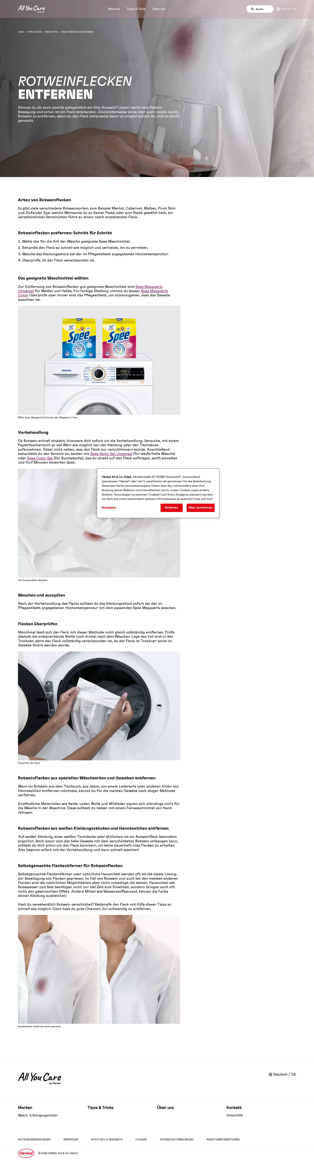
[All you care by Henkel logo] (31, 9)
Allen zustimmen (200, 507)
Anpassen (109, 507)
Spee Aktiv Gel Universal (111, 454)
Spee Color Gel (40, 458)
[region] (158, 493)
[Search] (253, 9)
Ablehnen (171, 507)
